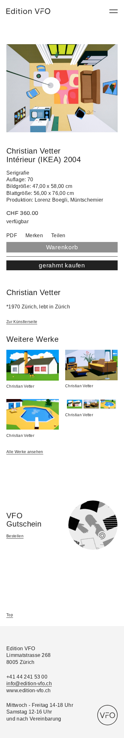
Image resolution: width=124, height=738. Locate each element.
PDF (11, 235)
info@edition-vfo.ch (29, 683)
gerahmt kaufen (62, 265)
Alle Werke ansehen (24, 452)
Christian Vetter (20, 386)
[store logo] (28, 11)
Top (9, 615)
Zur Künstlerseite (21, 322)
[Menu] (113, 11)
